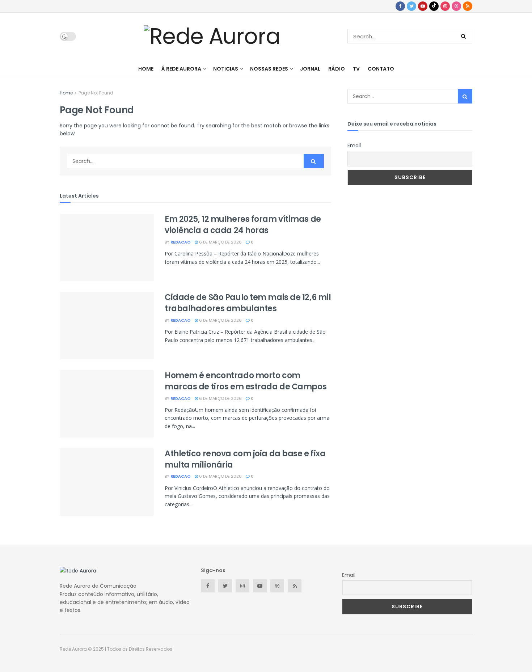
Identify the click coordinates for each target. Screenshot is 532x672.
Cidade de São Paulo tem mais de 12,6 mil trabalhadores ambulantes (248, 303)
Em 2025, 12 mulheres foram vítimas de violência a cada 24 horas (243, 225)
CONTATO (381, 68)
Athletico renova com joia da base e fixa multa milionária (245, 459)
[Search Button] (464, 36)
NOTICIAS (225, 68)
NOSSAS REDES (269, 68)
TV (356, 68)
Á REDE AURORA (181, 68)
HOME (145, 68)
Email (354, 145)
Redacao (180, 242)
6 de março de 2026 (220, 242)
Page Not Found (96, 93)
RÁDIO (336, 68)
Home (66, 93)
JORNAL (310, 68)
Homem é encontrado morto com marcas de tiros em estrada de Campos (245, 381)
